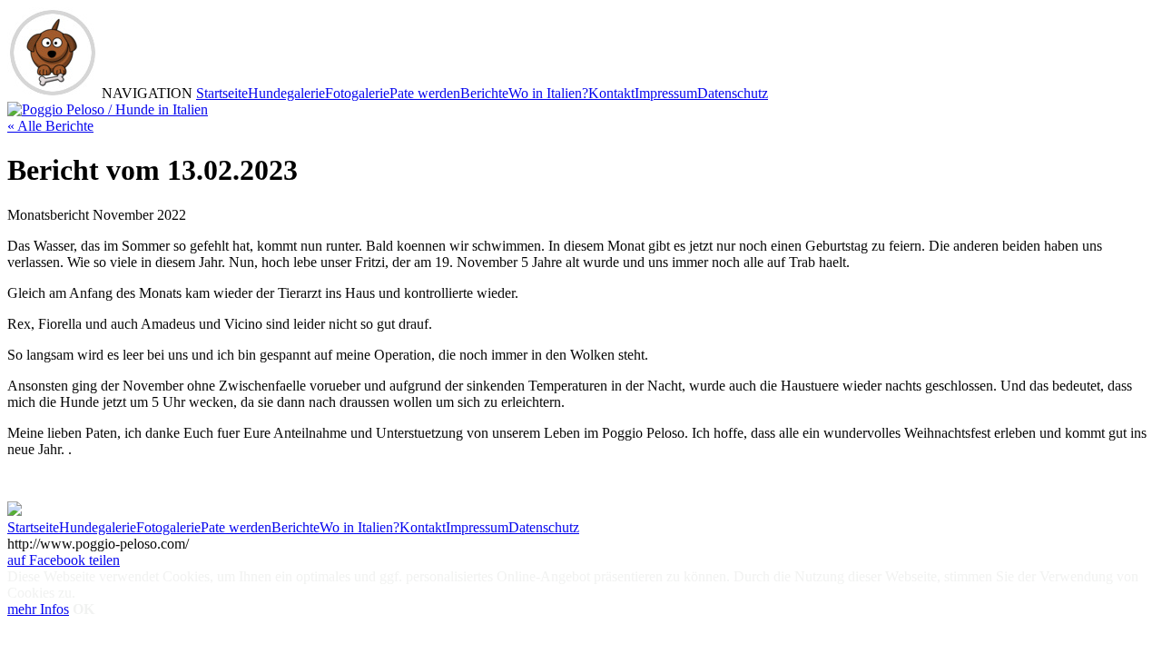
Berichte (484, 93)
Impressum (666, 93)
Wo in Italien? (548, 93)
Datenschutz (732, 93)
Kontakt (611, 93)
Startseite (222, 93)
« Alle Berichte (50, 126)
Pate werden (424, 93)
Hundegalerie (286, 93)
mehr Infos (38, 609)
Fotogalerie (357, 93)
